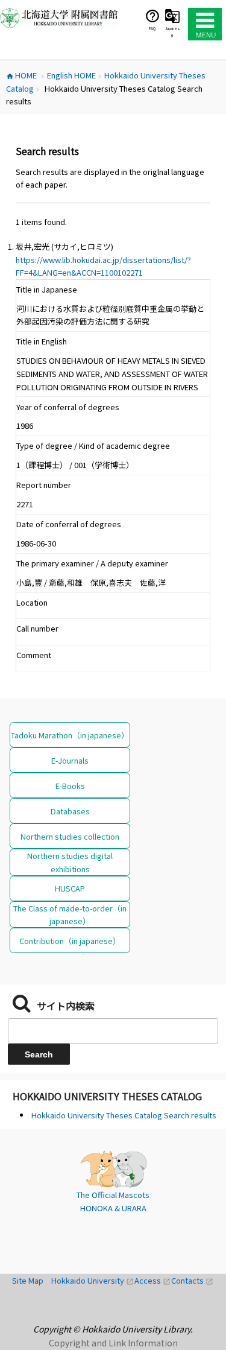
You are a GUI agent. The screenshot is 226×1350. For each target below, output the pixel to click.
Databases (70, 811)
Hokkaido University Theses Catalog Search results (123, 1115)
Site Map (31, 1280)
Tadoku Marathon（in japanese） (70, 735)
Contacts (192, 1280)
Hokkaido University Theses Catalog (107, 1096)
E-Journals (70, 760)
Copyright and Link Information (113, 1343)
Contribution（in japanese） (70, 940)
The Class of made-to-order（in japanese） (70, 914)
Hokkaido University (92, 1280)
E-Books (70, 785)
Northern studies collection (69, 836)
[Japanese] (172, 15)
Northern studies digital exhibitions (70, 862)
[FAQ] (152, 15)
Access (152, 1280)
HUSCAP (70, 888)
